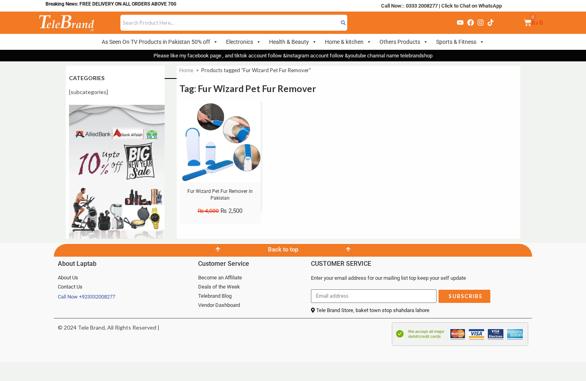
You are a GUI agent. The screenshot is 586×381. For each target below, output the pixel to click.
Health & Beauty (289, 42)
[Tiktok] (491, 23)
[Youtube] (460, 23)
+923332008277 (97, 297)
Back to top (283, 249)
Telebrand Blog (215, 296)
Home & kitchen (344, 42)
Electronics (239, 42)
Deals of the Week (219, 287)
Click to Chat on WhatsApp (471, 6)
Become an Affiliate (220, 278)
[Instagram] (480, 23)
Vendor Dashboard (219, 305)
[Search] (343, 23)
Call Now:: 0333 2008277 (409, 6)
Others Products (400, 42)
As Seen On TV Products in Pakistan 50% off (156, 42)
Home (186, 70)
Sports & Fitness (456, 42)
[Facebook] (470, 23)
